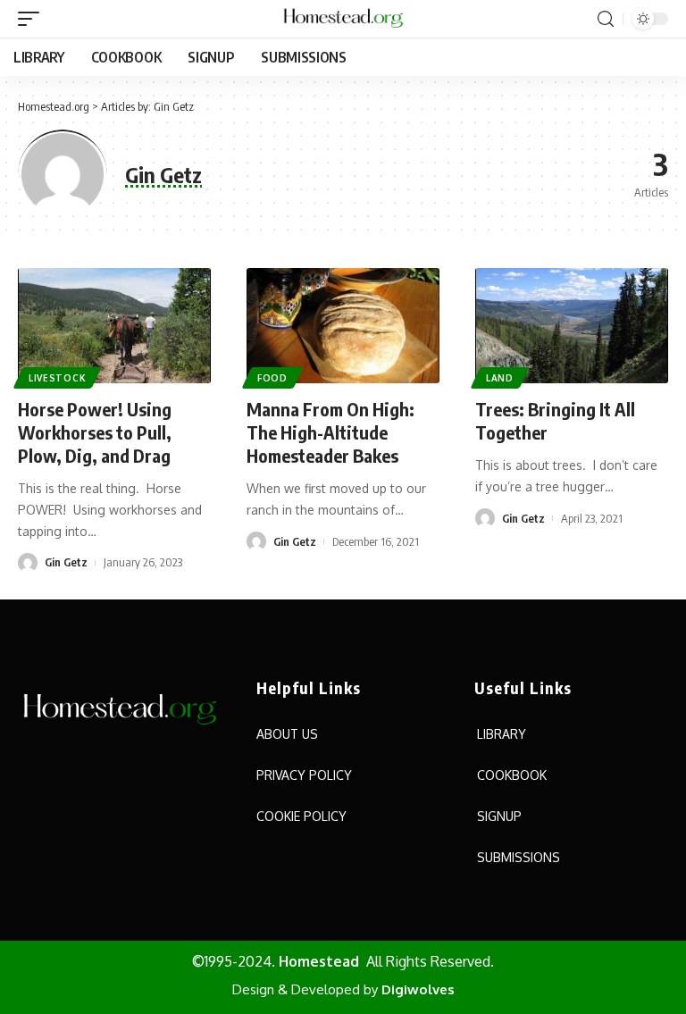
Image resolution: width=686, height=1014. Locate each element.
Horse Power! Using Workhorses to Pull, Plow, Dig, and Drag (95, 432)
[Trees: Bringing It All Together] (571, 326)
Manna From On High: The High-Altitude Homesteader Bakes (330, 432)
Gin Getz (66, 562)
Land (500, 378)
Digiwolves (418, 989)
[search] (605, 19)
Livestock (57, 378)
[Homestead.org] (343, 19)
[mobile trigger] (33, 19)
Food (272, 378)
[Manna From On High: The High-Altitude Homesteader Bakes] (343, 326)
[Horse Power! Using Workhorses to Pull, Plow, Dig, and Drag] (114, 326)
